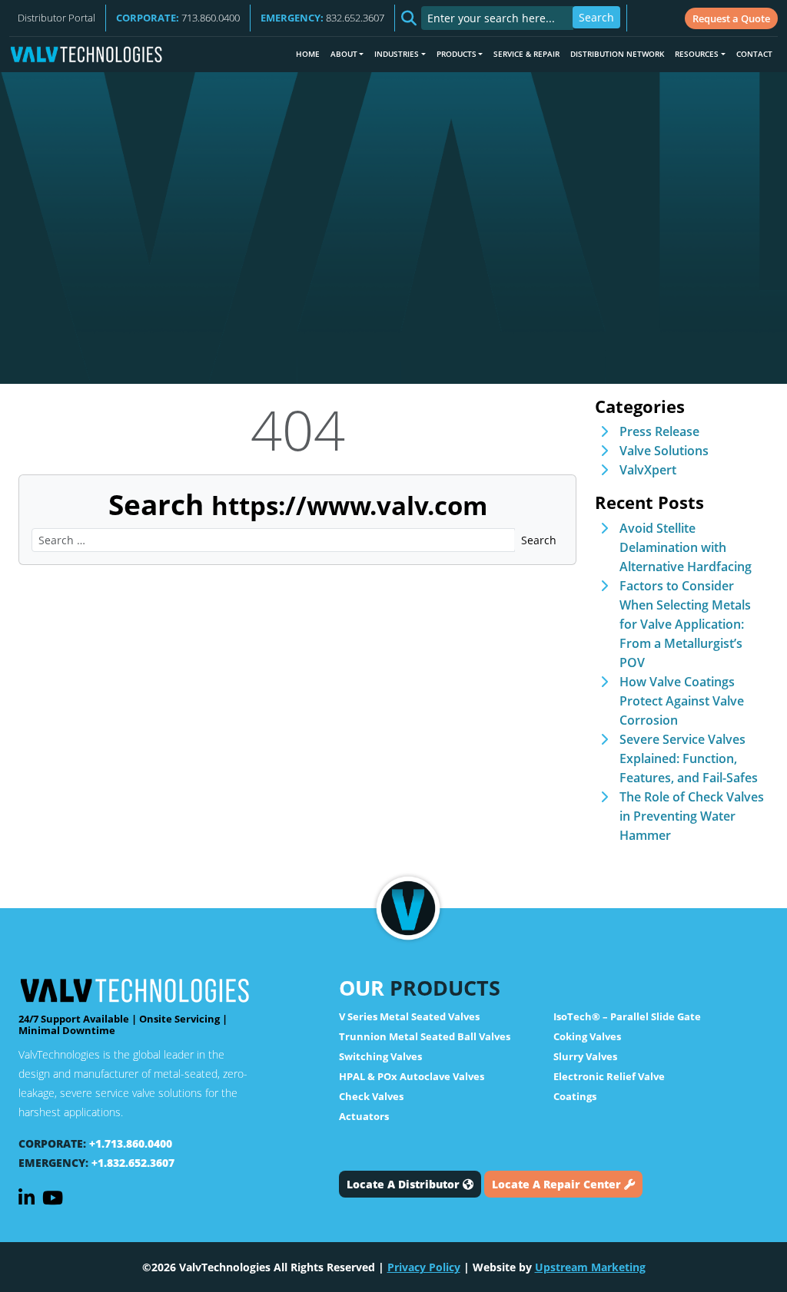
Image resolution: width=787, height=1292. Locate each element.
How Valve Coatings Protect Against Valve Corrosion (681, 701)
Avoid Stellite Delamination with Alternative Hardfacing (685, 547)
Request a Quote (731, 18)
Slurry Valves (585, 1056)
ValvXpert (647, 469)
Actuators (364, 1116)
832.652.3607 (322, 18)
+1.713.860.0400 (130, 1143)
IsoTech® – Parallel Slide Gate (627, 1016)
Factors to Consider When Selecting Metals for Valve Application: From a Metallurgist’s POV (685, 624)
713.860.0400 (178, 18)
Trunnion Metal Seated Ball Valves (424, 1036)
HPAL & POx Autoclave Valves (411, 1076)
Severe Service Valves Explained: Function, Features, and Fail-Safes (688, 758)
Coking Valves (587, 1036)
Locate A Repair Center (558, 1184)
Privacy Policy (423, 1267)
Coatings (574, 1096)
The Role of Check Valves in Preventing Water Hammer (691, 816)
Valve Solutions (664, 450)
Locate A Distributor (405, 1184)
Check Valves (371, 1096)
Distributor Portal (56, 18)
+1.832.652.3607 (132, 1162)
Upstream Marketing (590, 1267)
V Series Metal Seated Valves (409, 1016)
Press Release (659, 431)
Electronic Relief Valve (609, 1076)
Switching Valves (380, 1056)
